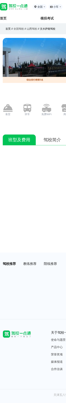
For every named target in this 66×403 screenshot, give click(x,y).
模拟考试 (47, 18)
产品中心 (57, 347)
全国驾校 (19, 28)
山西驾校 (32, 28)
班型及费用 (19, 139)
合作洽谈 (57, 369)
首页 (3, 18)
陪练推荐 (50, 264)
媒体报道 (57, 361)
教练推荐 (29, 264)
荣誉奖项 (57, 354)
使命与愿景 (58, 339)
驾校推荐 (9, 264)
